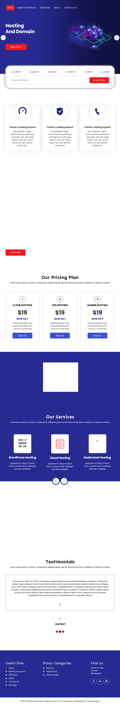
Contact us (70, 7)
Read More (16, 46)
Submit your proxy (26, 7)
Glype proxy (51, 671)
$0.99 (105, 72)
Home (10, 7)
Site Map (12, 685)
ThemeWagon (93, 701)
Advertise (45, 7)
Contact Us (13, 681)
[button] (3, 37)
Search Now (99, 80)
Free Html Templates (63, 701)
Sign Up (22, 335)
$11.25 (16, 72)
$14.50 (52, 72)
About (57, 7)
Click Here (15, 252)
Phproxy (50, 668)
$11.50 (70, 72)
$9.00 (88, 72)
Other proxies (52, 674)
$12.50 (34, 72)
